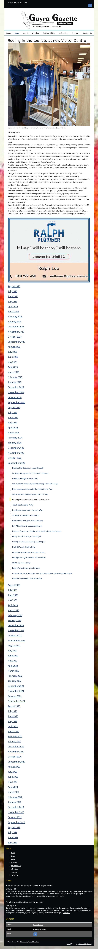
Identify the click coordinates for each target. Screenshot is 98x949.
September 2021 (16, 701)
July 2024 (12, 412)
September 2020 (16, 761)
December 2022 (16, 625)
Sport (25, 33)
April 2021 (13, 726)
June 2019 (13, 837)
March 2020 (13, 792)
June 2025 (13, 356)
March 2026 (13, 311)
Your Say (75, 33)
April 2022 (13, 665)
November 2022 (16, 630)
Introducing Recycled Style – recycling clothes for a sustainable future (42, 573)
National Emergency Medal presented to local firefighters (37, 531)
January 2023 (14, 620)
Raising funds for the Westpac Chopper (28, 541)
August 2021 (14, 706)
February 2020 (15, 797)
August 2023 (14, 585)
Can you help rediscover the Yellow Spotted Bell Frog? (35, 483)
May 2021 (12, 721)
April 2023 (13, 605)
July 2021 (12, 711)
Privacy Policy (24, 942)
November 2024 (16, 392)
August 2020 (14, 766)
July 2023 (12, 590)
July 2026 (12, 291)
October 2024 (15, 397)
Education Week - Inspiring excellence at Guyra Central (29, 885)
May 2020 (12, 781)
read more (60, 896)
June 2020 (13, 776)
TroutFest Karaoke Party (22, 504)
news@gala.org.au (39, 929)
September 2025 (16, 341)
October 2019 (15, 817)
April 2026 (13, 306)
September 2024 (16, 402)
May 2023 (12, 600)
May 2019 (12, 842)
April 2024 (13, 427)
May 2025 (12, 362)
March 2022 (13, 670)
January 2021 (14, 741)
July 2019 (12, 832)
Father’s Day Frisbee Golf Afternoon (27, 578)
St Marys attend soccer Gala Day (25, 515)
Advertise (64, 33)
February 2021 (15, 736)
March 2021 (13, 731)
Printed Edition (49, 33)
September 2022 (16, 640)
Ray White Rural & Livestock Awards (27, 526)
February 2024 (15, 437)
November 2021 (16, 690)
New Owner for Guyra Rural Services (27, 520)
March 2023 (13, 610)
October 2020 (15, 756)
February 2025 (15, 377)
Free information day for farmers (26, 568)
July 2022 (12, 650)
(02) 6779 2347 (38, 925)
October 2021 (15, 696)
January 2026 (14, 321)
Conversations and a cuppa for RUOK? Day (30, 494)
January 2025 (14, 382)
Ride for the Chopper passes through (27, 468)
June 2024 (13, 417)
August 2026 (14, 286)
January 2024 (14, 442)
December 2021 (16, 685)
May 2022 (12, 660)
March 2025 (13, 372)
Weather (35, 33)
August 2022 (14, 645)
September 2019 (16, 822)
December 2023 (16, 447)
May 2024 (12, 422)
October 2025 (15, 336)
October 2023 (15, 457)
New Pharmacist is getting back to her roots (24, 902)
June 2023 (13, 595)
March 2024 (13, 432)
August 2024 (14, 407)
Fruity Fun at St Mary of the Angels (27, 536)
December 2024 (16, 387)
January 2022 (14, 680)
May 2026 (12, 301)
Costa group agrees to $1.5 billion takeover (30, 473)
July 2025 (12, 351)
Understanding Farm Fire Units (25, 478)
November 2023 (16, 452)
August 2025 (14, 346)
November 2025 (16, 331)
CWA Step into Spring (21, 562)
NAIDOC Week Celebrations (23, 547)
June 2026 (13, 296)
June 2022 (13, 655)
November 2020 (16, 751)
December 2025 (16, 326)
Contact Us (87, 33)
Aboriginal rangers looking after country (29, 557)
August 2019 (14, 827)
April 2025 (13, 367)
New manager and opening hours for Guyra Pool (32, 489)
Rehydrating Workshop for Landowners (28, 552)
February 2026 (15, 316)
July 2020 (12, 771)
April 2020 (13, 786)
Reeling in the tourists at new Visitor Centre (30, 499)
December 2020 (16, 746)
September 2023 (16, 462)
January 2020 (14, 802)
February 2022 (15, 675)
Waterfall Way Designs (85, 944)
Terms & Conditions (34, 942)
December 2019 (16, 807)
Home (8, 33)
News (17, 33)
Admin (68, 944)
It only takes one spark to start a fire (27, 510)
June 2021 (13, 716)
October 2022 (15, 635)
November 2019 (16, 812)
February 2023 (15, 615)
